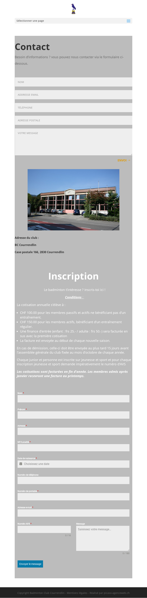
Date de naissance (27, 458)
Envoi (122, 160)
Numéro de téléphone (28, 475)
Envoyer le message (30, 564)
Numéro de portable (28, 491)
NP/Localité (24, 442)
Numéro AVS (24, 524)
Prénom (22, 409)
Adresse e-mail (25, 507)
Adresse (22, 426)
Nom (21, 393)
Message (80, 524)
